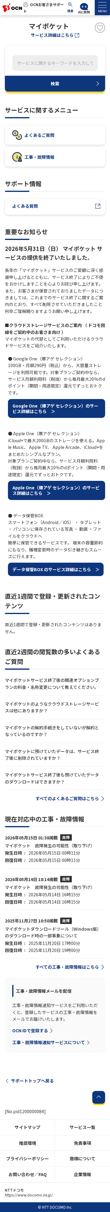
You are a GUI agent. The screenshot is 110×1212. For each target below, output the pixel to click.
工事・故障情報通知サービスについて (48, 1042)
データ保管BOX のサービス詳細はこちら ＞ (56, 569)
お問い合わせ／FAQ (28, 1174)
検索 (55, 83)
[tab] (102, 7)
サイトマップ (27, 1127)
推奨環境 (27, 1143)
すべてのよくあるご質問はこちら (67, 798)
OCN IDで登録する (30, 1030)
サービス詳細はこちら (52, 35)
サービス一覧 (82, 1127)
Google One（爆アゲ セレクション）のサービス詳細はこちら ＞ (55, 408)
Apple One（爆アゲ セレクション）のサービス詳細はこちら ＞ (56, 490)
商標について (82, 1158)
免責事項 (82, 1143)
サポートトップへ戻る (32, 1081)
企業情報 (82, 1174)
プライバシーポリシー (27, 1158)
